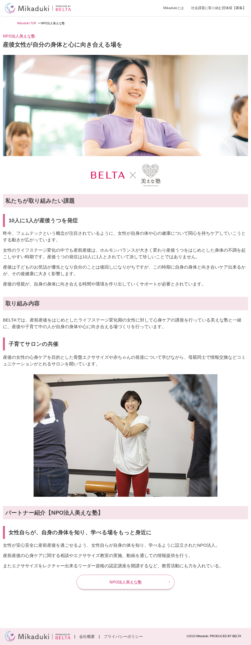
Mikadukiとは (173, 8)
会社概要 (87, 636)
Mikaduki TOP (26, 23)
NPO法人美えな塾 (126, 582)
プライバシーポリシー (123, 636)
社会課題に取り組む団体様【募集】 (218, 8)
